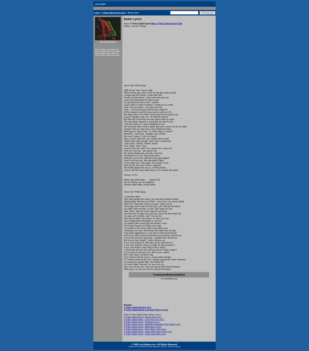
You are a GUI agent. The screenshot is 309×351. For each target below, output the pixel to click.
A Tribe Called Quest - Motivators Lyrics (142, 327)
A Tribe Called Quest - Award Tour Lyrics (143, 317)
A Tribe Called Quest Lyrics (113, 13)
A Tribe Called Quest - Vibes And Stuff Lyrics (145, 334)
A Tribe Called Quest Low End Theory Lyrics (146, 310)
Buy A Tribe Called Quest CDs (167, 23)
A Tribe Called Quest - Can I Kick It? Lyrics (144, 319)
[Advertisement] (169, 60)
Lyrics (96, 13)
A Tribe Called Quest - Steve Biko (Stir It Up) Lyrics (148, 331)
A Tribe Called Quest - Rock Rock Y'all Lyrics (145, 329)
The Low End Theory (108, 42)
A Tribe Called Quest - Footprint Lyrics (142, 322)
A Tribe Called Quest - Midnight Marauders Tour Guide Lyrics (152, 324)
